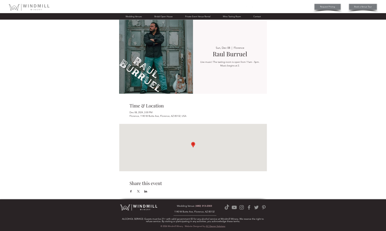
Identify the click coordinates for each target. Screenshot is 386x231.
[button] (133, 16)
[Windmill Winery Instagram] (242, 207)
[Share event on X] (138, 191)
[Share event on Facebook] (131, 191)
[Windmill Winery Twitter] (256, 207)
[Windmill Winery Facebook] (249, 207)
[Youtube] (234, 207)
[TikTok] (227, 207)
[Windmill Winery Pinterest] (264, 207)
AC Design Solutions (215, 226)
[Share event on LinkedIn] (145, 191)
